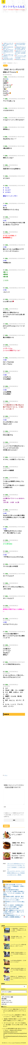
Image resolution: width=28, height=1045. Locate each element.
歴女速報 (4, 998)
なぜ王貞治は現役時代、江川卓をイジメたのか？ (18, 961)
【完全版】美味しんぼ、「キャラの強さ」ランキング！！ (18, 937)
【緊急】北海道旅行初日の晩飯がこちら (7, 47)
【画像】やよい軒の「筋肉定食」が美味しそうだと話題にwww (7, 44)
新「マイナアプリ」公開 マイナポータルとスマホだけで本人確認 (21, 56)
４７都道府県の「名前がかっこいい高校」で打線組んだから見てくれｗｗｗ (18, 930)
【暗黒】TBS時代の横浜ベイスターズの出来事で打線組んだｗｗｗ (18, 954)
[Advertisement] (14, 27)
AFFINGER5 (23, 1042)
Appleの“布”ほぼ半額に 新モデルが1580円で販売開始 (20, 44)
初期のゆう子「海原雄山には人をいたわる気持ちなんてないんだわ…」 (18, 978)
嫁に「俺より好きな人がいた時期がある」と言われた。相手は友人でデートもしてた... (7, 51)
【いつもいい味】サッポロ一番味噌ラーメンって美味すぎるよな (7, 55)
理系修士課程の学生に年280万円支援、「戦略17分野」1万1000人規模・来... (20, 48)
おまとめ (4, 1004)
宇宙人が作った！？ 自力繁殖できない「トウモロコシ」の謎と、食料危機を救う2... (20, 52)
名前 (5, 806)
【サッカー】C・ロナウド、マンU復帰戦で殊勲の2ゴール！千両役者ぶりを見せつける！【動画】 (16, 873)
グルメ (5, 775)
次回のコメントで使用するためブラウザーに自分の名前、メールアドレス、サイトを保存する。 (14, 814)
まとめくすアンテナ (7, 1002)
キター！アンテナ (6, 1000)
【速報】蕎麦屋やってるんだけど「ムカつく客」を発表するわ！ (18, 856)
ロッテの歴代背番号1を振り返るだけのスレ (15, 1028)
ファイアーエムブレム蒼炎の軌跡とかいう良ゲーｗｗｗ (18, 945)
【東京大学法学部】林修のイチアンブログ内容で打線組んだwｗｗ (18, 970)
